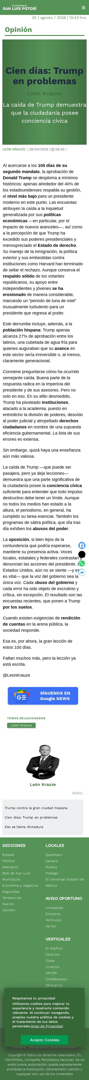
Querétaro (54, 855)
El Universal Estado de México (65, 882)
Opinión (8, 910)
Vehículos (54, 920)
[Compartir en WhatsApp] (81, 563)
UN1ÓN (51, 973)
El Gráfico (54, 948)
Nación (8, 904)
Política (8, 861)
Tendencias (11, 898)
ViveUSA (53, 967)
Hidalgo (52, 873)
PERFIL (77, 793)
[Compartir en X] (81, 554)
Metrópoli (10, 867)
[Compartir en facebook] (81, 545)
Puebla (51, 867)
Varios (51, 926)
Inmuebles (54, 908)
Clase (50, 960)
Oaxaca (52, 861)
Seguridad (10, 891)
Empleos (53, 914)
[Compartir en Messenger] (81, 572)
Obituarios (54, 985)
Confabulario (56, 979)
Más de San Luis (16, 873)
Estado (8, 855)
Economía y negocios (20, 885)
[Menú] (83, 7)
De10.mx (53, 954)
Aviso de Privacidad (47, 1026)
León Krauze (44, 93)
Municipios (11, 879)
